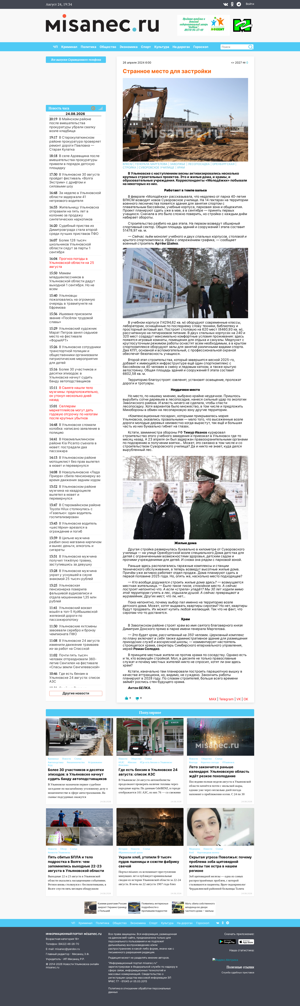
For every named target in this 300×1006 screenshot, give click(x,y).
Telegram (226, 699)
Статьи (78, 758)
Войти (250, 4)
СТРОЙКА (129, 167)
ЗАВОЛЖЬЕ (177, 164)
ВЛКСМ (127, 164)
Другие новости (75, 693)
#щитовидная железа (208, 852)
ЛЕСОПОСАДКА (199, 164)
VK (238, 699)
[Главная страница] (102, 21)
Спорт (146, 47)
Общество (108, 47)
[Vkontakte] (225, 5)
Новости (66, 758)
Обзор (63, 849)
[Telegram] (239, 5)
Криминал (69, 47)
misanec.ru (52, 967)
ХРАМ (181, 167)
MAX (212, 699)
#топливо (123, 765)
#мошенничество (76, 762)
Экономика (129, 47)
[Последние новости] (93, 108)
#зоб (191, 852)
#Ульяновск (228, 762)
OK (246, 699)
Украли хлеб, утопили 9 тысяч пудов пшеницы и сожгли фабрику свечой (149, 861)
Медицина (194, 849)
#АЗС (121, 762)
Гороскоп (200, 47)
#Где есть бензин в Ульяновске (156, 762)
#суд (50, 765)
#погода (193, 762)
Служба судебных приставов (238, 972)
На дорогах (181, 47)
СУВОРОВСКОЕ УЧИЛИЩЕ (156, 167)
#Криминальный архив (131, 852)
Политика (88, 47)
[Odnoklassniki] (232, 5)
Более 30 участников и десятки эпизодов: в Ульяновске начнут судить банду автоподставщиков (77, 774)
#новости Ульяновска (59, 852)
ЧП (55, 47)
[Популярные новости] (100, 108)
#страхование (95, 762)
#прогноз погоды (210, 762)
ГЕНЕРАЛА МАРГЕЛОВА (151, 164)
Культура (161, 47)
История (123, 849)
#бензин (132, 762)
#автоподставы (55, 762)
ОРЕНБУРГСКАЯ (223, 164)
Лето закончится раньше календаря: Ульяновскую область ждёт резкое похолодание (219, 771)
